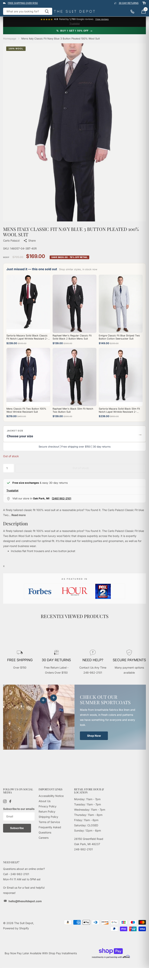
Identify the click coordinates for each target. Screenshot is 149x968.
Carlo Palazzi (11, 240)
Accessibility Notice (51, 795)
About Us (44, 801)
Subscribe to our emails (19, 808)
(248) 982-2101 (61, 498)
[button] (74, 434)
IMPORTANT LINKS (50, 789)
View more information (53, 698)
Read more (18, 515)
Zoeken (47, 11)
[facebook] (10, 801)
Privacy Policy (47, 806)
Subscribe (17, 828)
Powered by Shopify (16, 928)
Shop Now (94, 735)
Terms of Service (49, 822)
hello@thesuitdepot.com (25, 901)
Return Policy (47, 811)
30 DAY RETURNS (129, 3)
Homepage (9, 38)
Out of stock (81, 468)
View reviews (102, 19)
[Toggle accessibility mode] (144, 3)
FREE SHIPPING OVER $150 (23, 3)
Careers (44, 837)
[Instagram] (5, 801)
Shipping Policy (48, 816)
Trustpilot (74, 23)
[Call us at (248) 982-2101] (134, 11)
